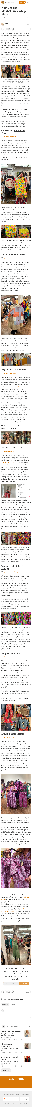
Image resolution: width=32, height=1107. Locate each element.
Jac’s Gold (15, 653)
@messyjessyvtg (9, 451)
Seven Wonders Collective (22, 387)
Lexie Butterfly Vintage (13, 567)
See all (5, 1070)
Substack (7, 1103)
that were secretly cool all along (10, 1061)
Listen (28, 24)
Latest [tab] (8, 1026)
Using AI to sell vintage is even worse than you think (10, 1034)
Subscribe (22, 2)
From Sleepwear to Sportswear (13, 910)
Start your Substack (11, 1099)
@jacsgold (7, 657)
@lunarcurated (8, 258)
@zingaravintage (9, 737)
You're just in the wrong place (10, 1048)
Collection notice (24, 1094)
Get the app (24, 1099)
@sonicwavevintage (10, 136)
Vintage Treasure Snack (8, 462)
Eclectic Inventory (17, 369)
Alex (6, 23)
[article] (16, 1035)
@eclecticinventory (10, 373)
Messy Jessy (16, 447)
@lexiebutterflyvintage (11, 572)
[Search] (29, 1026)
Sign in (28, 2)
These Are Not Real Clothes (11, 1031)
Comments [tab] (5, 1005)
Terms (17, 1094)
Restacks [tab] (12, 1005)
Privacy (12, 1094)
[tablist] (8, 1004)
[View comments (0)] (9, 29)
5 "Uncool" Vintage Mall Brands (9, 1058)
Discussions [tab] (14, 1026)
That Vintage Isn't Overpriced (7, 1045)
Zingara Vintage (16, 733)
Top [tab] (3, 1026)
